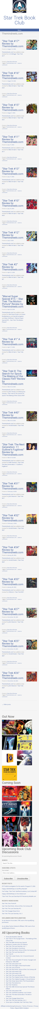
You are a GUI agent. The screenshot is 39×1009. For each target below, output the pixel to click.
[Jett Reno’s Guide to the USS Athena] (9, 815)
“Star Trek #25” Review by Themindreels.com (12, 644)
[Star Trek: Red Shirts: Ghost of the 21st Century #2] (24, 831)
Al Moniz (11, 592)
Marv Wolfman (9, 318)
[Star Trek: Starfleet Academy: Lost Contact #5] (9, 734)
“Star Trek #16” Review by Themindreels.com (12, 76)
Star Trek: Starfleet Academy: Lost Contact (18, 992)
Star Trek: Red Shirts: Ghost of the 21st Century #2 (21, 950)
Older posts (6, 704)
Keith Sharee (12, 462)
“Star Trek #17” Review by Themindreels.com (12, 44)
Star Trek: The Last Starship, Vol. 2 (12, 913)
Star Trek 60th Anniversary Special (16, 942)
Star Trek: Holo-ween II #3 (13, 973)
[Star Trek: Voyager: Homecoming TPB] (9, 749)
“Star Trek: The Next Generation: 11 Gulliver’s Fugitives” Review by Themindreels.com (13, 449)
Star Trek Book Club (20, 20)
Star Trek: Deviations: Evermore (15, 948)
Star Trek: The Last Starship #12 (11, 908)
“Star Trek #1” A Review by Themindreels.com (12, 342)
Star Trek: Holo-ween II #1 (13, 964)
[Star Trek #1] (24, 846)
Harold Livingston (18, 316)
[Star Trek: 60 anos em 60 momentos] (9, 780)
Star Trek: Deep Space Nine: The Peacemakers (20, 981)
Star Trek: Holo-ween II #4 (13, 991)
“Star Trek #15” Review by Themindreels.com (12, 107)
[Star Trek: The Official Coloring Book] (24, 765)
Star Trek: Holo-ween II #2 (13, 971)
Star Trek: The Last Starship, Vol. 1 (16, 946)
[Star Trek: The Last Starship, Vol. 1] (24, 815)
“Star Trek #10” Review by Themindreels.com (12, 203)
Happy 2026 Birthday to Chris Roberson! (14, 894)
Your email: (5, 870)
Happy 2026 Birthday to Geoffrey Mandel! (14, 889)
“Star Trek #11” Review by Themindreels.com (12, 139)
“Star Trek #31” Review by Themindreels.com (12, 486)
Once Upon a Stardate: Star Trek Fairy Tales (19, 1002)
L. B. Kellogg (12, 54)
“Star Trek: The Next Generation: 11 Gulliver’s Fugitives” (13, 464)
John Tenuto (12, 391)
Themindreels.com (7, 52)
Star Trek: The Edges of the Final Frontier (18, 965)
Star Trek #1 (9, 954)
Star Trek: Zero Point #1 (9, 903)
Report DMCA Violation (22, 1008)
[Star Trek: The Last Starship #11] (9, 846)
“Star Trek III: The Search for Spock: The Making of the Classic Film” (13, 394)
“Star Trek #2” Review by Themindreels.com (12, 267)
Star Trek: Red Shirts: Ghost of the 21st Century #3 (17, 906)
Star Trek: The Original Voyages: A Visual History (20, 979)
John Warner (12, 496)
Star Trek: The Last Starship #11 (15, 952)
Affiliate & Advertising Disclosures (11, 1006)
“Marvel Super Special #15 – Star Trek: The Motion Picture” (13, 320)
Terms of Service (27, 1006)
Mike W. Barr (12, 86)
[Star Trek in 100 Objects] (24, 749)
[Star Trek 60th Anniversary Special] (24, 800)
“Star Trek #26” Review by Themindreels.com (12, 675)
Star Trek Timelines (12, 985)
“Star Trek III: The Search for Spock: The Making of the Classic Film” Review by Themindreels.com (13, 377)
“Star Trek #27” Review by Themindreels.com (12, 612)
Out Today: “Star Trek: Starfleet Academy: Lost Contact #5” (19, 891)
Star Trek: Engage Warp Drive (11, 911)
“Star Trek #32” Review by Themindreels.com (12, 518)
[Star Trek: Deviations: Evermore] (9, 831)
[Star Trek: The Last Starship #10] (24, 734)
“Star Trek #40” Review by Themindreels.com (12, 415)
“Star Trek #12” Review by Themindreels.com (12, 235)
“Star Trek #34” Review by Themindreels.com (12, 550)
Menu (19, 30)
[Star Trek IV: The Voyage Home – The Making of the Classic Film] (9, 800)
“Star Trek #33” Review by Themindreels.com (12, 582)
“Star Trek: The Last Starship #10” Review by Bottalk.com (19, 896)
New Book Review (12, 61)
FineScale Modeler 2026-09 (14, 937)
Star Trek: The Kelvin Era (13, 983)
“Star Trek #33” (19, 592)
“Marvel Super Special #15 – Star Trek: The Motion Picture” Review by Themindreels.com (12, 301)
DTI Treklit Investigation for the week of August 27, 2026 (18, 886)
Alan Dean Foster (13, 314)
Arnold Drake (12, 425)
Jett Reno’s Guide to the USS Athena (17, 944)
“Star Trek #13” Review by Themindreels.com (12, 171)
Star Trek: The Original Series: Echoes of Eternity (20, 977)
